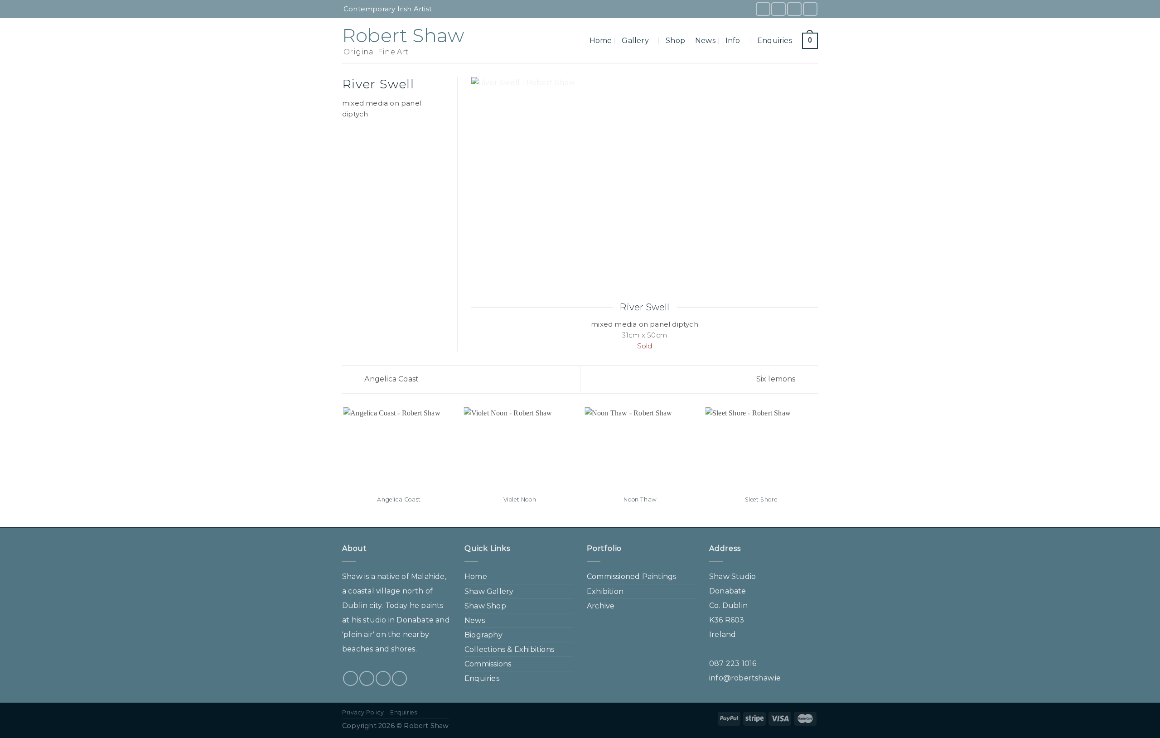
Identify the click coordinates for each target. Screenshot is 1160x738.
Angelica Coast (390, 379)
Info (732, 40)
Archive (600, 606)
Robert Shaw (403, 35)
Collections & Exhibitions (509, 649)
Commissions (487, 664)
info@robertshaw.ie (745, 678)
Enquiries (774, 40)
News (705, 40)
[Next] (816, 466)
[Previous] (344, 466)
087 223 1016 (732, 663)
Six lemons (777, 379)
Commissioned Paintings (631, 576)
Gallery (635, 40)
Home (601, 40)
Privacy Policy (363, 712)
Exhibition (605, 591)
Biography (483, 635)
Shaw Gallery (488, 591)
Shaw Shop (485, 606)
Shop (675, 40)
